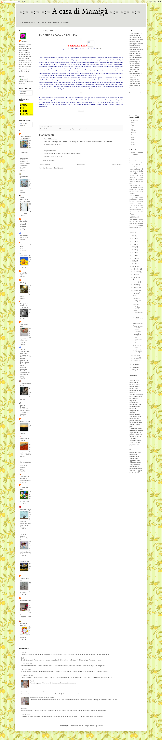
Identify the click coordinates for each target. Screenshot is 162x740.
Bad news (24, 658)
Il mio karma (24, 236)
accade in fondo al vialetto (55, 129)
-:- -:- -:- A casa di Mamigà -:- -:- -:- (80, 12)
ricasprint (140, 202)
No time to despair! (23, 406)
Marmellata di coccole (24, 439)
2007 (133, 367)
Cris (132, 137)
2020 (133, 236)
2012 (133, 258)
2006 (133, 370)
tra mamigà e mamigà (80, 129)
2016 (133, 247)
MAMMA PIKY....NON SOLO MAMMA (25, 199)
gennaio (136, 361)
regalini (131, 202)
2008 (133, 364)
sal (130, 208)
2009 (133, 266)
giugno (136, 287)
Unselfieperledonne (27, 675)
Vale (132, 125)
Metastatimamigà (134, 185)
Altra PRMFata (137, 323)
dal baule (139, 165)
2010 (133, 264)
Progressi (24, 708)
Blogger (100, 726)
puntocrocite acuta (136, 200)
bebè (141, 157)
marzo (136, 355)
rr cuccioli (138, 203)
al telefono (136, 157)
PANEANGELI (100, 49)
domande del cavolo (136, 167)
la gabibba (23, 273)
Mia (132, 142)
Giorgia (133, 130)
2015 (133, 250)
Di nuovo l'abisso (26, 664)
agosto (136, 282)
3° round (30, 425)
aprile (135, 293)
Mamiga (24, 41)
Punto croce (139, 197)
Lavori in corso (134, 181)
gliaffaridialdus (25, 421)
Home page (81, 164)
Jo (132, 127)
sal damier (136, 207)
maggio (136, 290)
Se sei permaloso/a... (137, 312)
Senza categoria (68, 129)
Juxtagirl (86, 726)
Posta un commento (48, 160)
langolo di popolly (136, 179)
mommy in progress (23, 624)
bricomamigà (133, 163)
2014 (133, 252)
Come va (30, 310)
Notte (134, 295)
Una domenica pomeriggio (137, 351)
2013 (133, 255)
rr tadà (140, 205)
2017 (133, 244)
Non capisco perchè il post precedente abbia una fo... (137, 338)
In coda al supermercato (138, 318)
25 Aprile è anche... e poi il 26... (137, 300)
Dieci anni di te (26, 669)
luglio (135, 285)
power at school (136, 189)
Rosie (133, 122)
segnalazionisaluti (138, 211)
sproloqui (133, 219)
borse (131, 159)
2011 (133, 261)
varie (136, 227)
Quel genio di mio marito (24, 477)
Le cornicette (26, 714)
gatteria (137, 169)
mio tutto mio (135, 187)
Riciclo (131, 203)
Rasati (32, 681)
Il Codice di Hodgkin (24, 159)
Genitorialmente (25, 509)
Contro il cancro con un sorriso (25, 137)
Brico (141, 159)
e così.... (22, 248)
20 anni (22, 228)
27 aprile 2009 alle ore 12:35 (53, 144)
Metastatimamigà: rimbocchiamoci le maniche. (36, 692)
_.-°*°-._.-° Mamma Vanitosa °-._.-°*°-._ (24, 537)
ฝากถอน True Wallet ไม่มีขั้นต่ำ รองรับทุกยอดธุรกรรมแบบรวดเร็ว (25, 165)
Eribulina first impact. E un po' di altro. (42, 697)
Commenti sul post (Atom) (54, 168)
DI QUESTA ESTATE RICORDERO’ (24, 467)
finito (131, 169)
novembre (137, 272)
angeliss (47, 151)
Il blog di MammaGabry (24, 283)
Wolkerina (134, 120)
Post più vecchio (117, 164)
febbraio (136, 358)
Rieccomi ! (30, 259)
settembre (137, 277)
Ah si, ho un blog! (137, 346)
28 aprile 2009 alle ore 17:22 (53, 156)
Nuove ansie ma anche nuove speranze (25, 374)
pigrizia (22, 275)
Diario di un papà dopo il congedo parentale (24, 223)
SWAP (141, 219)
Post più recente (45, 164)
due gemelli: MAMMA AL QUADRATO (24, 305)
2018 (133, 241)
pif (142, 187)
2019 (133, 238)
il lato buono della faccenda (136, 171)
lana (142, 177)
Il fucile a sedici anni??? (136, 306)
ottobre (136, 274)
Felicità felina (24, 237)
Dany (133, 135)
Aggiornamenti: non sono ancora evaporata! (138, 328)
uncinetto (132, 227)
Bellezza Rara (24, 561)
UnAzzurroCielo (25, 256)
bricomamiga (133, 161)
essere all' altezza (25, 480)
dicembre (137, 269)
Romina (133, 132)
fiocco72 (47, 139)
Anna (133, 140)
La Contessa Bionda (24, 177)
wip (140, 227)
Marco (133, 144)
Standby (23, 652)
